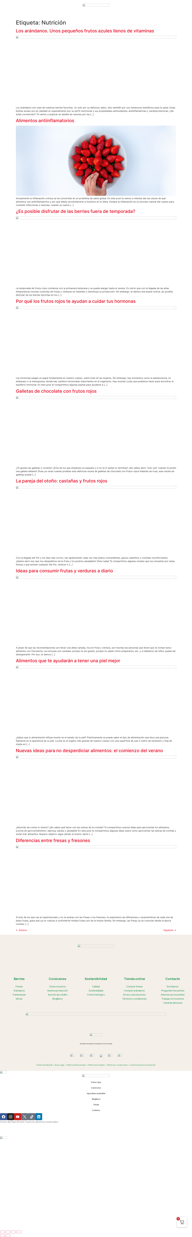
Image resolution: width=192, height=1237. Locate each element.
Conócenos (71, 13)
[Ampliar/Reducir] (2, 1232)
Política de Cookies (96, 1065)
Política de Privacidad (75, 1065)
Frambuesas (19, 994)
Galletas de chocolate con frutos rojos (56, 391)
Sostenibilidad (96, 990)
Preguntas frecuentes (172, 990)
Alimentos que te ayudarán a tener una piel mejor (68, 660)
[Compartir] (13, 1232)
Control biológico (96, 994)
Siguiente (169, 930)
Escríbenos (173, 986)
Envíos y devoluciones (134, 994)
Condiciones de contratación (143, 1065)
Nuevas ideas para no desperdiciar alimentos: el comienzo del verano (89, 750)
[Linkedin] (38, 1116)
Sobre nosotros (57, 986)
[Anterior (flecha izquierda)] (2, 1235)
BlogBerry (113, 13)
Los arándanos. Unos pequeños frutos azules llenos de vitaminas (85, 31)
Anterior (21, 930)
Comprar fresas (134, 986)
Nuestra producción (57, 990)
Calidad (96, 986)
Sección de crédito (57, 994)
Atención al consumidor (173, 994)
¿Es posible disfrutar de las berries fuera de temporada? (75, 211)
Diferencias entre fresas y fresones (53, 840)
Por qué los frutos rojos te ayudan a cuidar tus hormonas (76, 301)
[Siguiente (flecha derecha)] (7, 1235)
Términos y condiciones (134, 998)
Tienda (125, 13)
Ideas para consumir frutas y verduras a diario (64, 570)
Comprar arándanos (134, 990)
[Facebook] (3, 1116)
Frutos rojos (56, 13)
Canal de (172, 1002)
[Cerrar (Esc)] (18, 1232)
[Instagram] (10, 1116)
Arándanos (19, 990)
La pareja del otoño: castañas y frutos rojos (61, 481)
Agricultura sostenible (93, 13)
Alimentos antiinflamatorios (45, 120)
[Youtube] (17, 1116)
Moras (19, 998)
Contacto (137, 13)
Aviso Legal (59, 1065)
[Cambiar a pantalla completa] (7, 1232)
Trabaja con (172, 998)
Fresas (19, 986)
